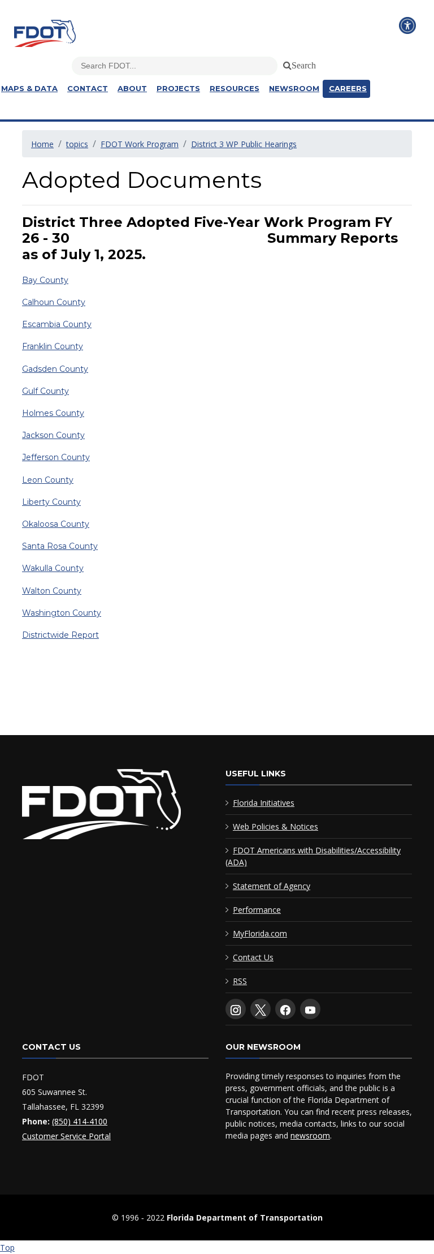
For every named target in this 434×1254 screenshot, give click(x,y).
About (132, 88)
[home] (101, 806)
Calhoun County (53, 302)
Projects (178, 88)
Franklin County (52, 346)
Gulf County (45, 391)
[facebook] (285, 1009)
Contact (87, 88)
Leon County (47, 480)
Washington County (61, 613)
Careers (348, 88)
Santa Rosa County (60, 546)
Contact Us (253, 957)
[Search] (285, 63)
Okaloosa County (55, 524)
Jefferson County (56, 457)
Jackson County (53, 435)
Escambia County (57, 324)
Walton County (51, 591)
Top (7, 1247)
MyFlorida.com (260, 933)
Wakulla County (53, 568)
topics (77, 144)
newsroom (310, 1135)
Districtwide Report (60, 635)
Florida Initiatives (263, 802)
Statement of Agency (271, 886)
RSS (240, 981)
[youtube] (310, 1009)
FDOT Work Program (140, 144)
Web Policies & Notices (275, 826)
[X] (260, 1009)
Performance (257, 909)
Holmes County (53, 413)
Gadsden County (55, 369)
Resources (234, 88)
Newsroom (294, 88)
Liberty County (51, 502)
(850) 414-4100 (79, 1121)
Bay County (45, 280)
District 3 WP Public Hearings (244, 144)
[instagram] (235, 1009)
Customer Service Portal (66, 1136)
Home (42, 144)
